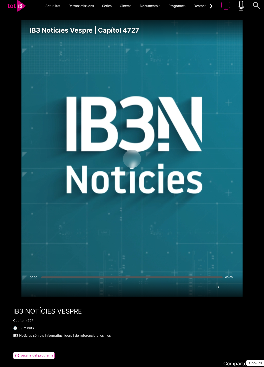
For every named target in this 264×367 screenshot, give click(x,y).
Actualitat (52, 6)
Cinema (126, 6)
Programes (177, 6)
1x (217, 287)
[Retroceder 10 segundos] (110, 159)
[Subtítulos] (193, 286)
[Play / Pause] (132, 159)
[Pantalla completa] (230, 286)
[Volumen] (34, 286)
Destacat (201, 6)
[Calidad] (205, 286)
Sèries (107, 6)
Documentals (150, 6)
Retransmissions (81, 6)
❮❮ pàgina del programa (33, 355)
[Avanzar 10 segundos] (153, 159)
